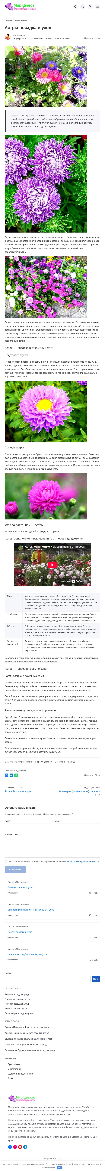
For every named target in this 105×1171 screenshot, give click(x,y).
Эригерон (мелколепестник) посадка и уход (31, 909)
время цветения (44, 762)
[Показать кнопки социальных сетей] (75, 6)
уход (72, 762)
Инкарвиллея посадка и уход (31, 1044)
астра (10, 762)
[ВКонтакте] (10, 1147)
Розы (10, 1078)
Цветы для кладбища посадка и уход (27, 954)
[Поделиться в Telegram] (11, 775)
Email (58, 820)
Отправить (15, 869)
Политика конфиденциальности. (83, 861)
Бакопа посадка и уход (37, 1033)
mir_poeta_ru (19, 35)
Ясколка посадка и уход (20, 887)
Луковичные (14, 1064)
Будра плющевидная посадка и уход (36, 1050)
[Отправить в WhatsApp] (16, 775)
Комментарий (12, 834)
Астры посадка (25, 762)
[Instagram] (15, 1147)
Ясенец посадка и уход (16, 1008)
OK (59, 1168)
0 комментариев (62, 38)
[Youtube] (20, 1147)
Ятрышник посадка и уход (18, 999)
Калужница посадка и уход (38, 1039)
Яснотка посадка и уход (17, 994)
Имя (7, 820)
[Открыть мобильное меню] (97, 6)
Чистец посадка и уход (20, 932)
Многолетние (14, 1069)
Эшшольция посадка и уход (19, 1013)
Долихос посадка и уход (36, 1027)
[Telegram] (25, 1147)
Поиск (8, 972)
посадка (61, 762)
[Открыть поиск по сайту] (90, 6)
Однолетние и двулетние (20, 1073)
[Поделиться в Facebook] (6, 775)
